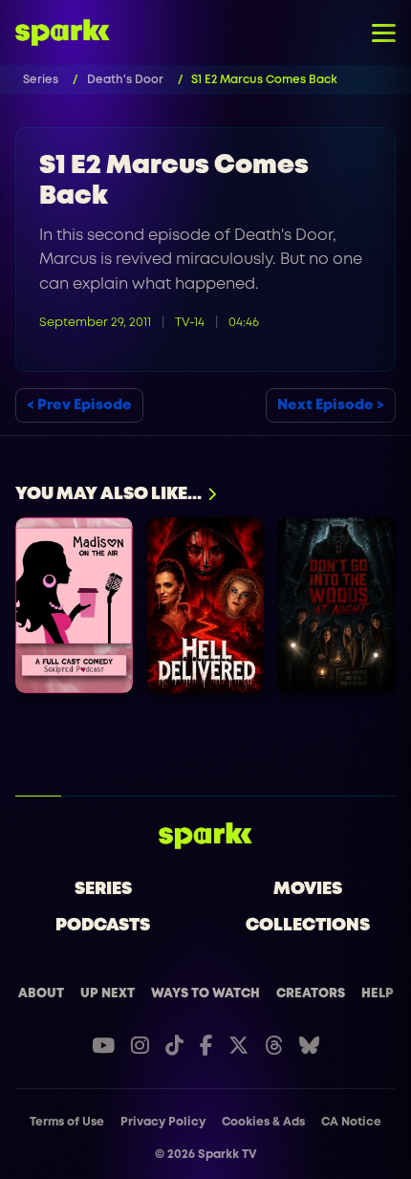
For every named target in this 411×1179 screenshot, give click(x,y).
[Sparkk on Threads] (274, 1046)
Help (377, 993)
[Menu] (384, 32)
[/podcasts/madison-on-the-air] (74, 605)
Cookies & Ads (263, 1122)
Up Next (107, 993)
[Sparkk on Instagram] (140, 1046)
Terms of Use (67, 1122)
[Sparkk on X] (238, 1046)
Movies (307, 889)
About (41, 993)
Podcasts (102, 925)
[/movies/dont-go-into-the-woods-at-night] (337, 605)
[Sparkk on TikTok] (174, 1046)
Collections (308, 925)
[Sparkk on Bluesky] (309, 1046)
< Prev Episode (79, 405)
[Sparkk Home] (206, 835)
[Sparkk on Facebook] (206, 1046)
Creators (310, 993)
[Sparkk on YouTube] (103, 1046)
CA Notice (351, 1122)
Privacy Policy (163, 1122)
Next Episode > (330, 405)
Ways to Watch (205, 993)
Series (103, 889)
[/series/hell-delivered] (206, 605)
